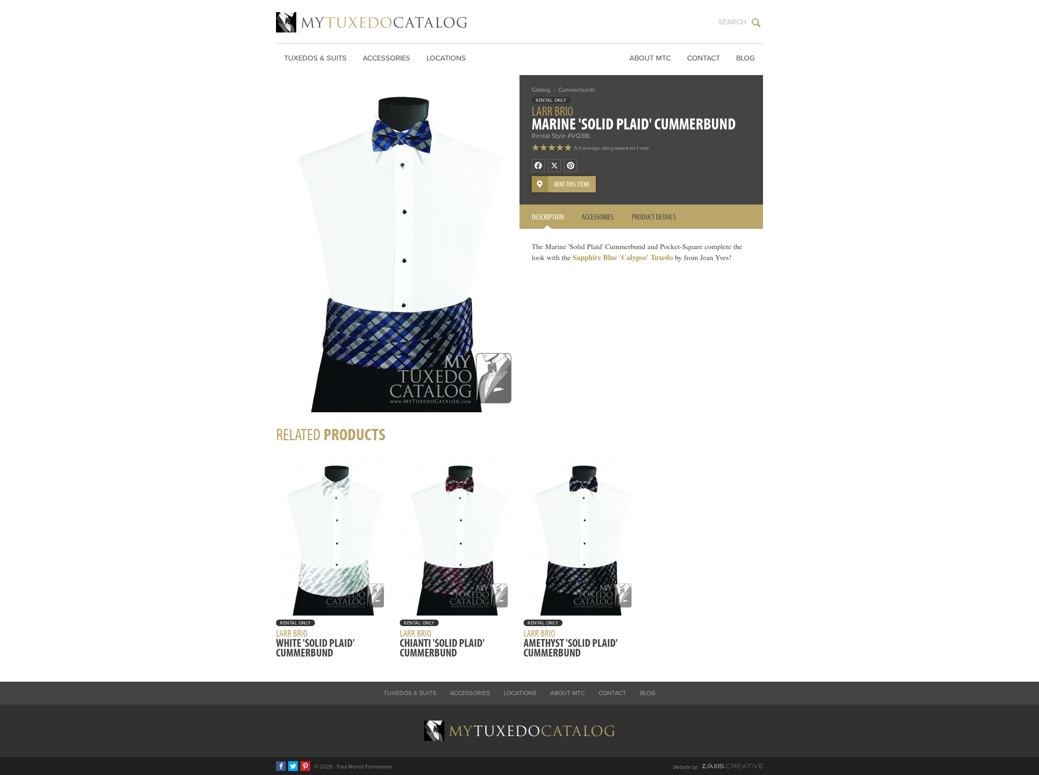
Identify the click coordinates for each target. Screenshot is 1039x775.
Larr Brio (552, 111)
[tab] (548, 217)
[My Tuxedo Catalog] (371, 22)
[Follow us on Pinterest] (305, 766)
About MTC (650, 58)
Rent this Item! (572, 184)
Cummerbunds (576, 89)
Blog (745, 58)
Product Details (654, 216)
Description (548, 216)
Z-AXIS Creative (732, 766)
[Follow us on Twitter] (293, 766)
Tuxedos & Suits (315, 58)
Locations (446, 58)
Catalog (541, 89)
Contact (703, 58)
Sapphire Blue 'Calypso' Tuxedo (623, 257)
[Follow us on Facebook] (281, 766)
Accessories (386, 58)
